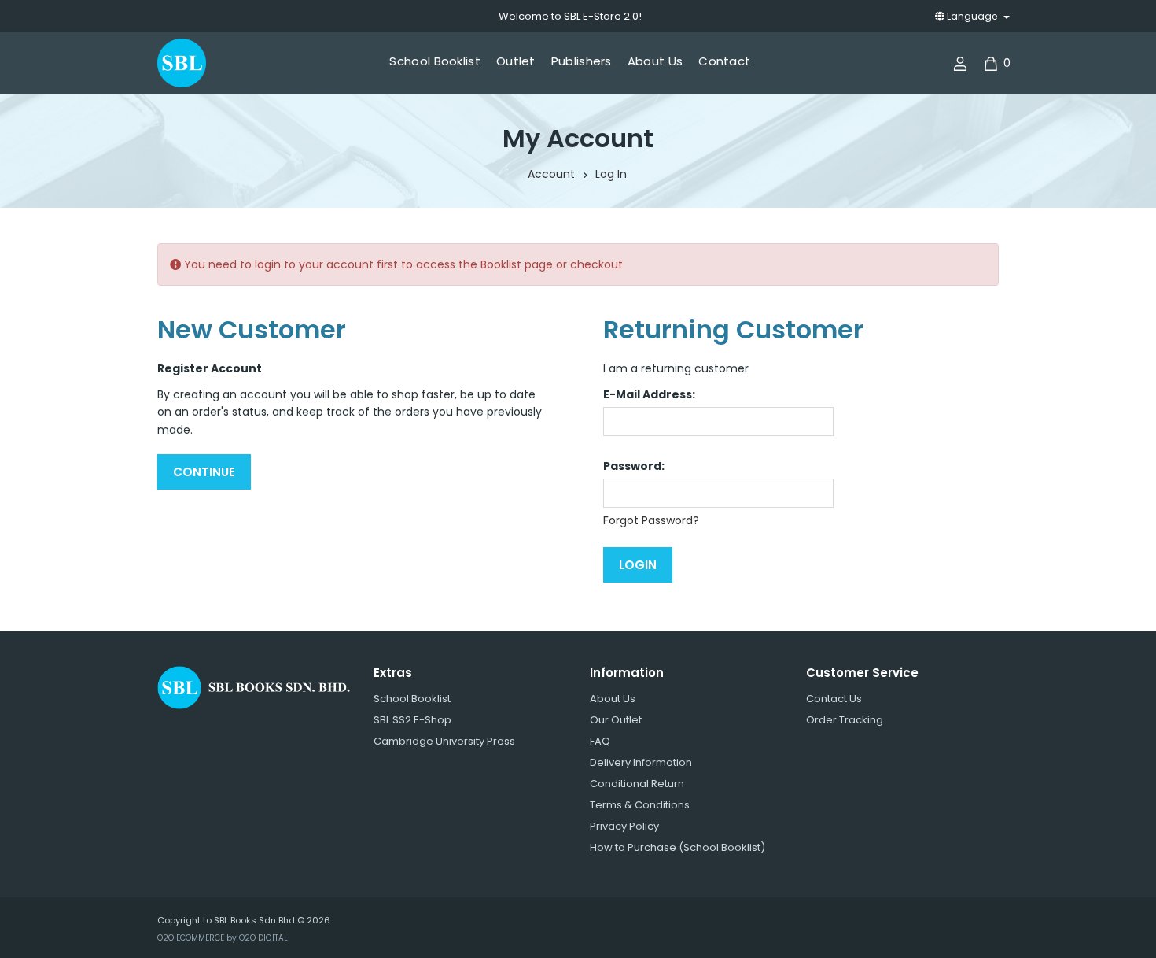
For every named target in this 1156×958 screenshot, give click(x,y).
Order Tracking (844, 719)
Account (551, 174)
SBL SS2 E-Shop (412, 719)
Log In (611, 174)
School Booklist (412, 698)
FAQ (600, 741)
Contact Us (834, 698)
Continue (204, 472)
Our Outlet (616, 719)
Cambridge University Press (444, 741)
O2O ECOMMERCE (190, 938)
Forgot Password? (651, 520)
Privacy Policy (624, 826)
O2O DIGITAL (263, 938)
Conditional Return (637, 783)
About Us (612, 698)
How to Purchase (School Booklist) (677, 847)
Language (972, 16)
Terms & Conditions (640, 804)
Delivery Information (641, 762)
